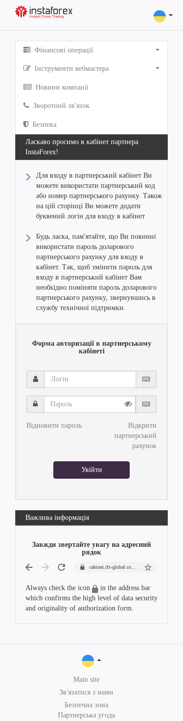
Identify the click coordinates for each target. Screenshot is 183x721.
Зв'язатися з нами (86, 692)
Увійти (91, 470)
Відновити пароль (54, 425)
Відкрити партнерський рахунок (135, 436)
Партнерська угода (86, 715)
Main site (86, 679)
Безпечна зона (86, 705)
